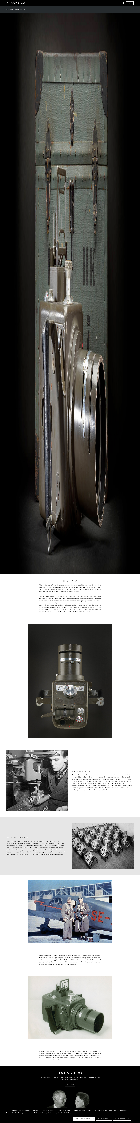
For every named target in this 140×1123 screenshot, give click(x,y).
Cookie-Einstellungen (17, 1113)
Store (129, 3)
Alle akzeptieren (122, 1119)
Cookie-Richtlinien (65, 1113)
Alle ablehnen (104, 1119)
